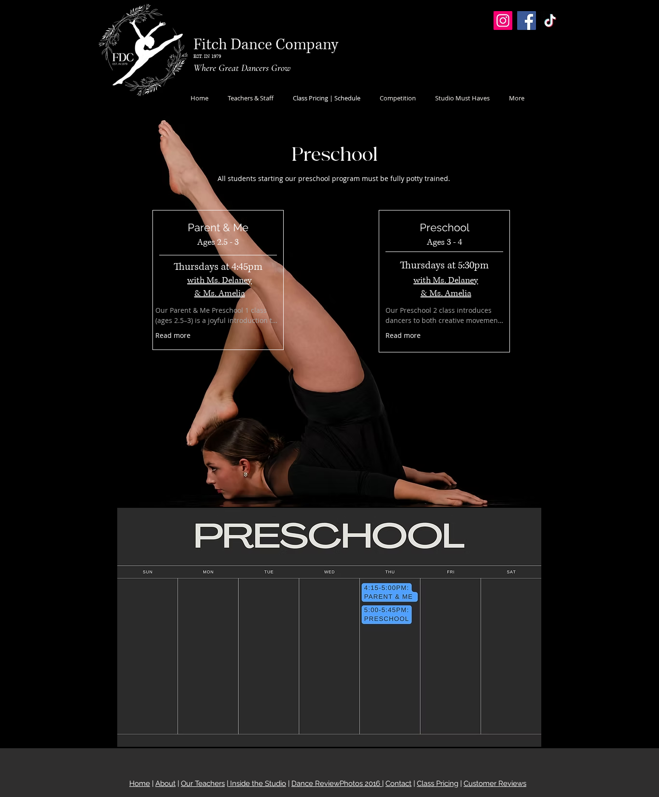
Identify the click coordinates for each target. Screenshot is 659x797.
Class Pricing (437, 783)
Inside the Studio (257, 783)
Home (139, 783)
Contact (398, 783)
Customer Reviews (495, 783)
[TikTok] (550, 20)
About (165, 783)
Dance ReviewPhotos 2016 (336, 783)
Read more (173, 335)
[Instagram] (503, 20)
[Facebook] (526, 20)
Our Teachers (203, 783)
